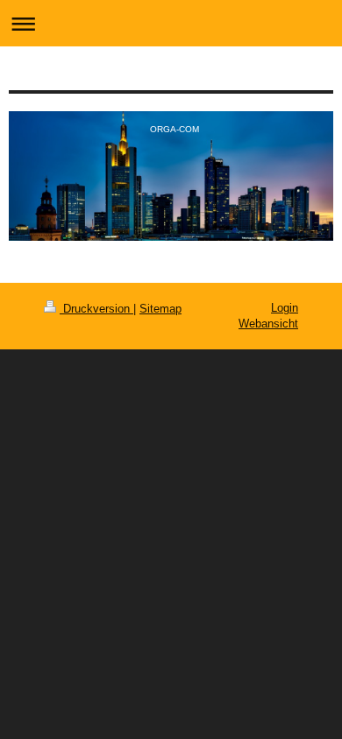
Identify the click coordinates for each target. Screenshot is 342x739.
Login (284, 307)
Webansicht (268, 323)
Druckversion (96, 308)
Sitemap (160, 308)
